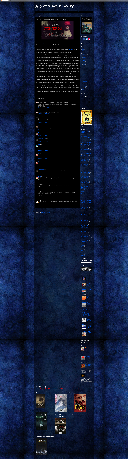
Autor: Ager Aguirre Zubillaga (86, 137)
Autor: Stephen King (84, 236)
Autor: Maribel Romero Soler (86, 215)
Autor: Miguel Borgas (84, 221)
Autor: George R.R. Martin (85, 172)
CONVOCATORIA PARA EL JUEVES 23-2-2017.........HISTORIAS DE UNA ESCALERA (88, 366)
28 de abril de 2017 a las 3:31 (43, 141)
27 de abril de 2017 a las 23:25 (43, 135)
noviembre (85, 56)
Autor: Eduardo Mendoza (85, 164)
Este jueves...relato (44, 12)
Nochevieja (84, 310)
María (39, 144)
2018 (83, 52)
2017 (83, 53)
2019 (83, 50)
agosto (84, 60)
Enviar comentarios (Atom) (45, 212)
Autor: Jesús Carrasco (85, 182)
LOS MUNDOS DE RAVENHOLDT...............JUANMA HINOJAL (87, 82)
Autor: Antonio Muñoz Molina (86, 142)
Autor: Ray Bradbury (84, 227)
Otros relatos (60, 12)
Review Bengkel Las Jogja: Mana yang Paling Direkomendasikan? (88, 327)
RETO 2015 (82, 251)
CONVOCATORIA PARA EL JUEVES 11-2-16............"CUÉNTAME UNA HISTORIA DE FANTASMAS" (88, 376)
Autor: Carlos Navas (84, 148)
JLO (38, 200)
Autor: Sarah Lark (84, 232)
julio (84, 61)
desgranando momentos (85, 317)
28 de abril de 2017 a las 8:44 (43, 150)
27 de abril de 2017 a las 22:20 (43, 122)
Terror (82, 254)
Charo (39, 125)
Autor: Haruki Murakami (85, 176)
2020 (83, 49)
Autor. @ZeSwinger (84, 135)
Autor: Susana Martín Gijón (85, 237)
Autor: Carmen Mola (84, 150)
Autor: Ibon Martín (84, 177)
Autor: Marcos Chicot (84, 213)
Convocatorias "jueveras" (71, 12)
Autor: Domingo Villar (85, 160)
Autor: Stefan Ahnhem (84, 235)
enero (84, 87)
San (38, 153)
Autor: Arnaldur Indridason (85, 144)
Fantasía (82, 245)
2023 (83, 45)
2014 (83, 92)
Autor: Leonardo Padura (85, 207)
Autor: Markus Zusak (84, 219)
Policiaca (82, 250)
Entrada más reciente (41, 210)
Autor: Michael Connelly (85, 220)
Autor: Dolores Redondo (85, 159)
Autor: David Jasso (84, 156)
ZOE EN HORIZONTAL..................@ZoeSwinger (87, 75)
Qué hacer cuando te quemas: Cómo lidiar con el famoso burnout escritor (86, 314)
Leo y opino (52, 12)
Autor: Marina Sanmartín (85, 136)
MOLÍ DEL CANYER (41, 169)
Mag (38, 191)
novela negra (83, 255)
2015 (83, 90)
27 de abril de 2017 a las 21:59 (43, 107)
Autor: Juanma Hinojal (85, 204)
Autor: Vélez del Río (84, 240)
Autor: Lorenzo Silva (84, 208)
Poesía (82, 249)
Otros (79, 12)
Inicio (37, 12)
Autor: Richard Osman (84, 230)
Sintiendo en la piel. (86, 324)
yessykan (39, 176)
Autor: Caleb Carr (84, 145)
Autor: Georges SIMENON (85, 173)
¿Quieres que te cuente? (55, 6)
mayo (84, 64)
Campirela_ (40, 116)
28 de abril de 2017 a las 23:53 (43, 173)
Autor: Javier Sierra (84, 181)
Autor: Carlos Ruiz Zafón (85, 149)
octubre (84, 57)
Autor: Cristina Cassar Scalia (86, 153)
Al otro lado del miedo (85, 131)
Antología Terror (84, 132)
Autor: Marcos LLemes (84, 214)
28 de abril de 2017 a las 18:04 (43, 158)
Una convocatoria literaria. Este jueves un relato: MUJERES (88, 320)
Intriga (82, 246)
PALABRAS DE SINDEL (85, 302)
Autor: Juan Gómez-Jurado (85, 199)
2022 (83, 46)
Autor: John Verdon (84, 185)
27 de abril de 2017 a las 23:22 (43, 129)
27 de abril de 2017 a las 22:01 (43, 113)
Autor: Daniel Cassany (85, 155)
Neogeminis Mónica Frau (42, 138)
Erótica (82, 244)
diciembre (85, 54)
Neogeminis (84, 282)
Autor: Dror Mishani (84, 161)
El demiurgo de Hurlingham (47, 43)
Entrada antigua (75, 210)
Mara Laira (71, 49)
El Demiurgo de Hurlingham (42, 110)
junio (84, 63)
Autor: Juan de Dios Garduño (86, 202)
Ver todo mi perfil (88, 349)
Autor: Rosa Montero (84, 231)
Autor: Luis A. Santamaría (85, 209)
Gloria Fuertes (88, 332)
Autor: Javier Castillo (85, 178)
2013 (83, 93)
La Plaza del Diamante (86, 331)
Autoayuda (82, 133)
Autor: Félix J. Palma (85, 171)
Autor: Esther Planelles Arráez (86, 165)
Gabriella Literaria (85, 312)
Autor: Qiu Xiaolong (84, 224)
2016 (83, 89)
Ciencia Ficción (83, 241)
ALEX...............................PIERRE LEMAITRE (87, 72)
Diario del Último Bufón (86, 309)
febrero (84, 86)
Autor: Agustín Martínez (85, 139)
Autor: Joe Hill (83, 183)
